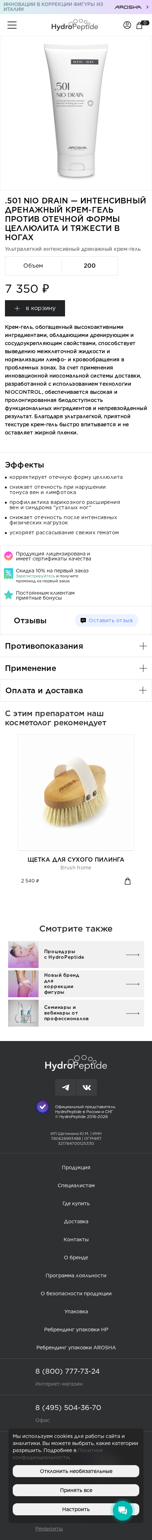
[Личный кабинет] (127, 25)
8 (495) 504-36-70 (68, 1407)
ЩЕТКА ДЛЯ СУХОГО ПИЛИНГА (76, 859)
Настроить (76, 1509)
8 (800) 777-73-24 (67, 1371)
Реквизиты (49, 1528)
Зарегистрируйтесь (35, 575)
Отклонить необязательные (76, 1471)
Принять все (76, 1490)
